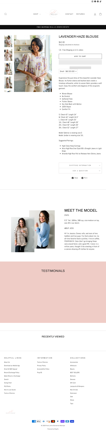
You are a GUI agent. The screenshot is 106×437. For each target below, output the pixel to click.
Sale (71, 397)
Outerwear (73, 393)
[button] (80, 62)
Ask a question (80, 171)
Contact (69, 14)
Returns (80, 14)
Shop (36, 14)
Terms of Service (9, 393)
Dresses (72, 379)
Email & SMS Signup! (10, 369)
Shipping (61, 45)
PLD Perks (7, 386)
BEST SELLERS (75, 372)
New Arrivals (74, 390)
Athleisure (73, 366)
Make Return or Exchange (12, 376)
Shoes (72, 400)
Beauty (72, 369)
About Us (7, 362)
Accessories (74, 362)
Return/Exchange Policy (11, 372)
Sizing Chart (8, 383)
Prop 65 (39, 372)
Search (6, 379)
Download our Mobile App (12, 366)
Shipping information (80, 165)
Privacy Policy (41, 366)
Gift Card (73, 383)
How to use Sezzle (10, 390)
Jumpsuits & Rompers (77, 386)
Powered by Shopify (53, 429)
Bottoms (73, 376)
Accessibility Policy (43, 369)
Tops (71, 403)
